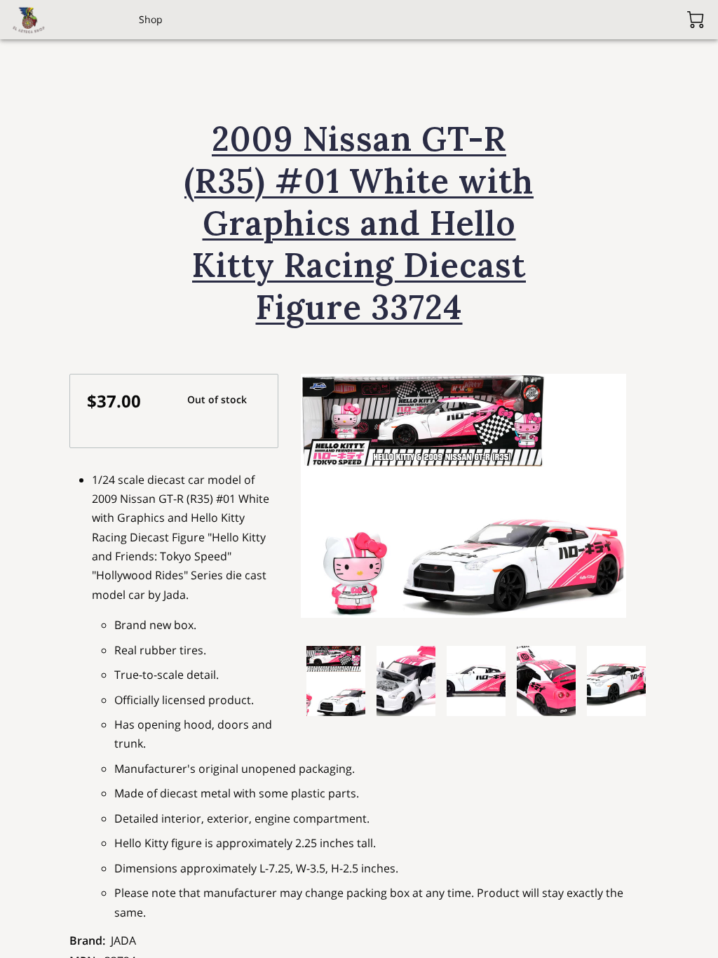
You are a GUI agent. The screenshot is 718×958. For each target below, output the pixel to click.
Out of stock (217, 399)
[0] (695, 19)
